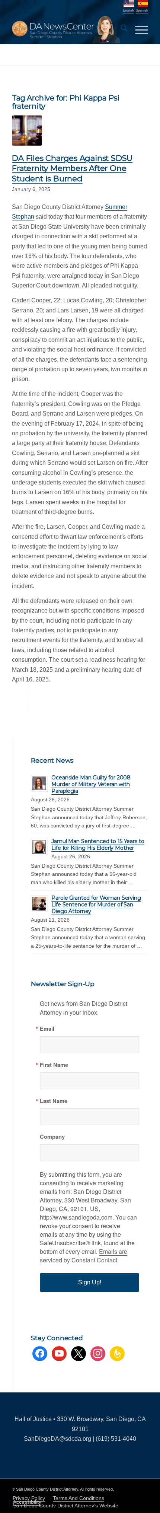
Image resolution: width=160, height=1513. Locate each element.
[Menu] (138, 29)
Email (47, 1029)
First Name (54, 1065)
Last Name (53, 1101)
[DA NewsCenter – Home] (66, 29)
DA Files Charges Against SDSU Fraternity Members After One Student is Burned (72, 168)
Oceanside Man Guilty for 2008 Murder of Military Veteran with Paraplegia (91, 784)
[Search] (120, 29)
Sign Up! (89, 1282)
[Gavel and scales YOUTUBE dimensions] (27, 130)
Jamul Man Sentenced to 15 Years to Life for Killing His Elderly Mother (97, 844)
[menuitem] (120, 29)
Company (52, 1136)
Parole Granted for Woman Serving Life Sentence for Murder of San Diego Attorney (96, 904)
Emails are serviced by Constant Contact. (83, 1255)
